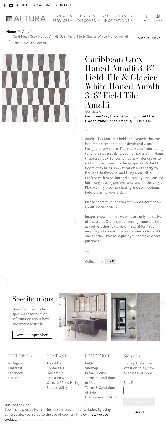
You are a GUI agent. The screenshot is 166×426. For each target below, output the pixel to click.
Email (128, 383)
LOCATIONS (41, 5)
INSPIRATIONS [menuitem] (117, 21)
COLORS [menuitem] (87, 16)
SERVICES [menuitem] (61, 21)
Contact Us (55, 368)
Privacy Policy (95, 373)
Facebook (15, 373)
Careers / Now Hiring (63, 383)
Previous (142, 38)
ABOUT (22, 5)
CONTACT (64, 5)
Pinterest (15, 368)
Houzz (13, 378)
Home (11, 31)
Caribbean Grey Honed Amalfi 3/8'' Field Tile (119, 116)
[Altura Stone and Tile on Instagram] (11, 5)
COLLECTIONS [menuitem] (116, 16)
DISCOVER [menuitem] (86, 21)
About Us (54, 363)
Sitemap (91, 368)
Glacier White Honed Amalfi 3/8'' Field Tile (118, 121)
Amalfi (27, 31)
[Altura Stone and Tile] (26, 18)
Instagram (16, 363)
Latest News (56, 378)
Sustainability (57, 388)
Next (156, 38)
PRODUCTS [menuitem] (62, 16)
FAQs (89, 363)
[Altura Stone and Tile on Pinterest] (5, 5)
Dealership (55, 373)
